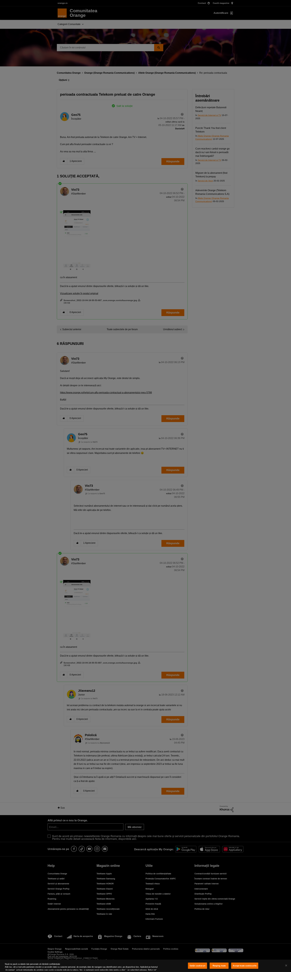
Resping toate (219, 966)
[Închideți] (286, 965)
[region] (145, 966)
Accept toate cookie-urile (244, 966)
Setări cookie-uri (197, 966)
